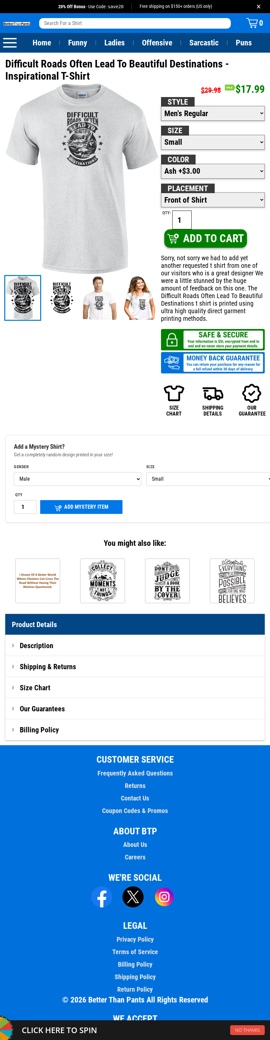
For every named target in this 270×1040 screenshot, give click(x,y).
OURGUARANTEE (252, 411)
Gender (21, 467)
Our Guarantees (42, 708)
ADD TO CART (213, 238)
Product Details (34, 624)
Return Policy (135, 989)
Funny (77, 42)
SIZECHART (174, 411)
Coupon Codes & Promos (135, 811)
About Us (135, 845)
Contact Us (135, 798)
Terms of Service (135, 952)
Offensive (157, 42)
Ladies (114, 42)
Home (42, 42)
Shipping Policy (135, 977)
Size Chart (35, 687)
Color (178, 159)
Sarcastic (204, 42)
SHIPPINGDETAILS (212, 411)
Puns (244, 42)
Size (175, 130)
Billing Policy (39, 729)
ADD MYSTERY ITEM (86, 507)
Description (36, 645)
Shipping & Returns (48, 666)
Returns (135, 786)
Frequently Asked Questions (135, 773)
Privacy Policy (135, 939)
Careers (135, 857)
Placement (188, 188)
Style (178, 102)
